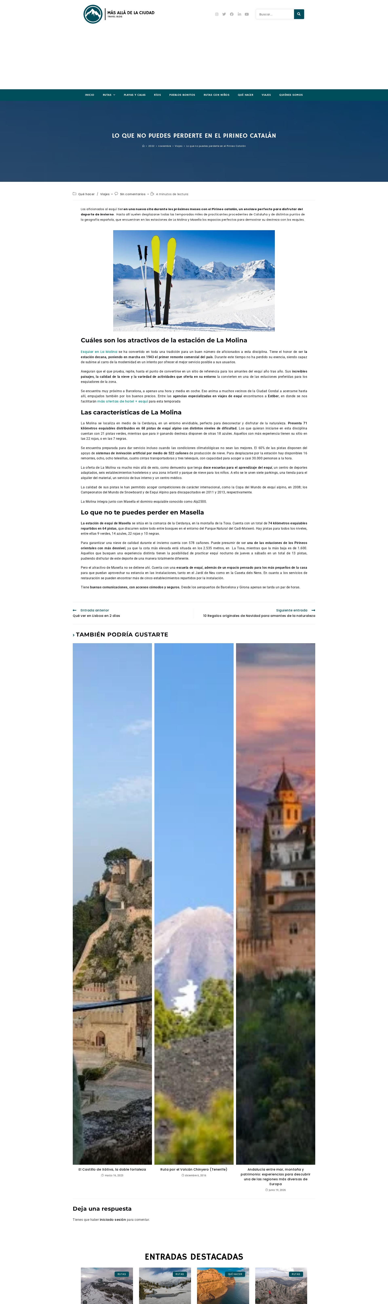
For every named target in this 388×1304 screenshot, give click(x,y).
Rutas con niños (217, 95)
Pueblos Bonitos (182, 95)
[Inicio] (143, 146)
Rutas (107, 95)
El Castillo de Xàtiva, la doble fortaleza (112, 1169)
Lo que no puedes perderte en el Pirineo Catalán (216, 146)
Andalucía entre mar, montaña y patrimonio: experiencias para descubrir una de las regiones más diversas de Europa (276, 1176)
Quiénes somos (291, 95)
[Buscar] (299, 14)
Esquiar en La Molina (99, 351)
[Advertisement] (194, 59)
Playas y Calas (135, 95)
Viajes (266, 95)
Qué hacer (245, 95)
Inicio (89, 95)
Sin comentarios (133, 194)
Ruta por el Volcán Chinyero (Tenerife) (193, 1169)
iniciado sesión (113, 1219)
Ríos (157, 95)
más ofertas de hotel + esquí (122, 401)
